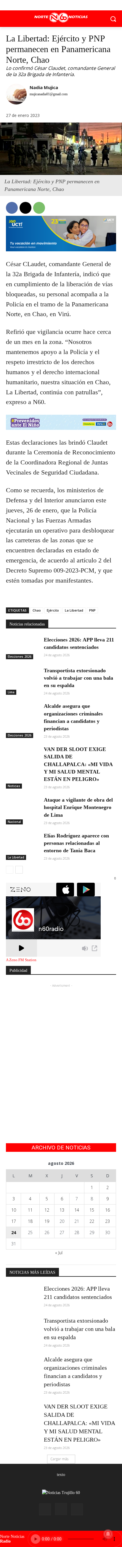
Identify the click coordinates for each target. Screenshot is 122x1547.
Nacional (14, 822)
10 (13, 1210)
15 (91, 1210)
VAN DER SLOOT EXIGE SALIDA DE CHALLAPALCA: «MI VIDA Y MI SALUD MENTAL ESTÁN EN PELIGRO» (78, 764)
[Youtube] (74, 5)
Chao (37, 610)
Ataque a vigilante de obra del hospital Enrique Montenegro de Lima (78, 807)
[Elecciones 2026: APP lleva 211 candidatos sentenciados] (22, 647)
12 (46, 1210)
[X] (61, 5)
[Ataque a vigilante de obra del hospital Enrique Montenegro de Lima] (22, 807)
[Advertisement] (61, 1050)
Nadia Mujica (44, 87)
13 (62, 1210)
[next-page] (19, 870)
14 (76, 1210)
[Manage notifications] (108, 1534)
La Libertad (74, 610)
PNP (92, 610)
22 (91, 1221)
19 (46, 1221)
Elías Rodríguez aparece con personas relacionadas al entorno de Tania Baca (76, 843)
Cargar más (59, 1458)
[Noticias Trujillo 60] (61, 17)
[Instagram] (61, 1509)
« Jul (58, 1252)
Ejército (53, 610)
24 (13, 1232)
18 (30, 1221)
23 (107, 1221)
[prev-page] (9, 870)
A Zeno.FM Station (21, 960)
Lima (11, 692)
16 (107, 1210)
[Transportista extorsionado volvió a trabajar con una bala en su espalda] (22, 678)
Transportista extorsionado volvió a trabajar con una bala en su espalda (78, 678)
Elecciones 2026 (19, 656)
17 (13, 1221)
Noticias (14, 786)
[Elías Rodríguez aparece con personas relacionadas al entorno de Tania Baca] (22, 843)
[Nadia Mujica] (16, 96)
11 (30, 1210)
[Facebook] (48, 5)
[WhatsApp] (39, 208)
